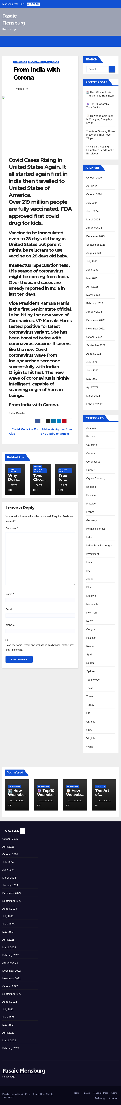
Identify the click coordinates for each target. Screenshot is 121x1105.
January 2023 (94, 311)
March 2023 (93, 295)
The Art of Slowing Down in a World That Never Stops (100, 135)
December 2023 (95, 236)
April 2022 (92, 387)
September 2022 (95, 345)
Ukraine (90, 721)
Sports (90, 663)
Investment (92, 554)
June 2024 (92, 211)
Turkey (90, 705)
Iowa (89, 562)
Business (91, 436)
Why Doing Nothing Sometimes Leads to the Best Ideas (100, 150)
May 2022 (92, 379)
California (92, 445)
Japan (89, 579)
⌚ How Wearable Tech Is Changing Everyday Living (99, 119)
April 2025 (92, 186)
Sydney (90, 671)
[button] (108, 41)
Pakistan (91, 637)
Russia (90, 646)
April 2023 (92, 286)
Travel (89, 696)
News (89, 621)
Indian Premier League (99, 545)
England (91, 486)
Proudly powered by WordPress (17, 1094)
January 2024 (94, 228)
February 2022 (94, 404)
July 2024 (92, 202)
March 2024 (93, 219)
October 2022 (94, 337)
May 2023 (92, 278)
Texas (89, 688)
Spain (89, 654)
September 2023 (95, 244)
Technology (93, 679)
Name (10, 594)
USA (48, 62)
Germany (91, 520)
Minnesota (92, 604)
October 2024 (94, 194)
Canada (37, 466)
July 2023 (92, 261)
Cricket (90, 470)
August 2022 (93, 353)
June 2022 (92, 370)
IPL (88, 570)
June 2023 (92, 270)
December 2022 (95, 320)
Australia (91, 428)
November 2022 (95, 328)
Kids (89, 587)
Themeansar (8, 1097)
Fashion (91, 495)
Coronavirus (20, 62)
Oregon (90, 629)
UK (88, 713)
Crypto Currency (95, 478)
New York (92, 612)
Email (10, 609)
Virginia (90, 738)
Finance (91, 503)
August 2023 (93, 253)
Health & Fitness (36, 62)
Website (10, 625)
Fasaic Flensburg (23, 1070)
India (89, 537)
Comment (12, 528)
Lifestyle (91, 596)
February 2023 (94, 303)
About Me (113, 1098)
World (55, 62)
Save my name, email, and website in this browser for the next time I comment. (40, 647)
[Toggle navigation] (115, 41)
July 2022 (92, 362)
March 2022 (93, 395)
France (90, 512)
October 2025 (94, 177)
